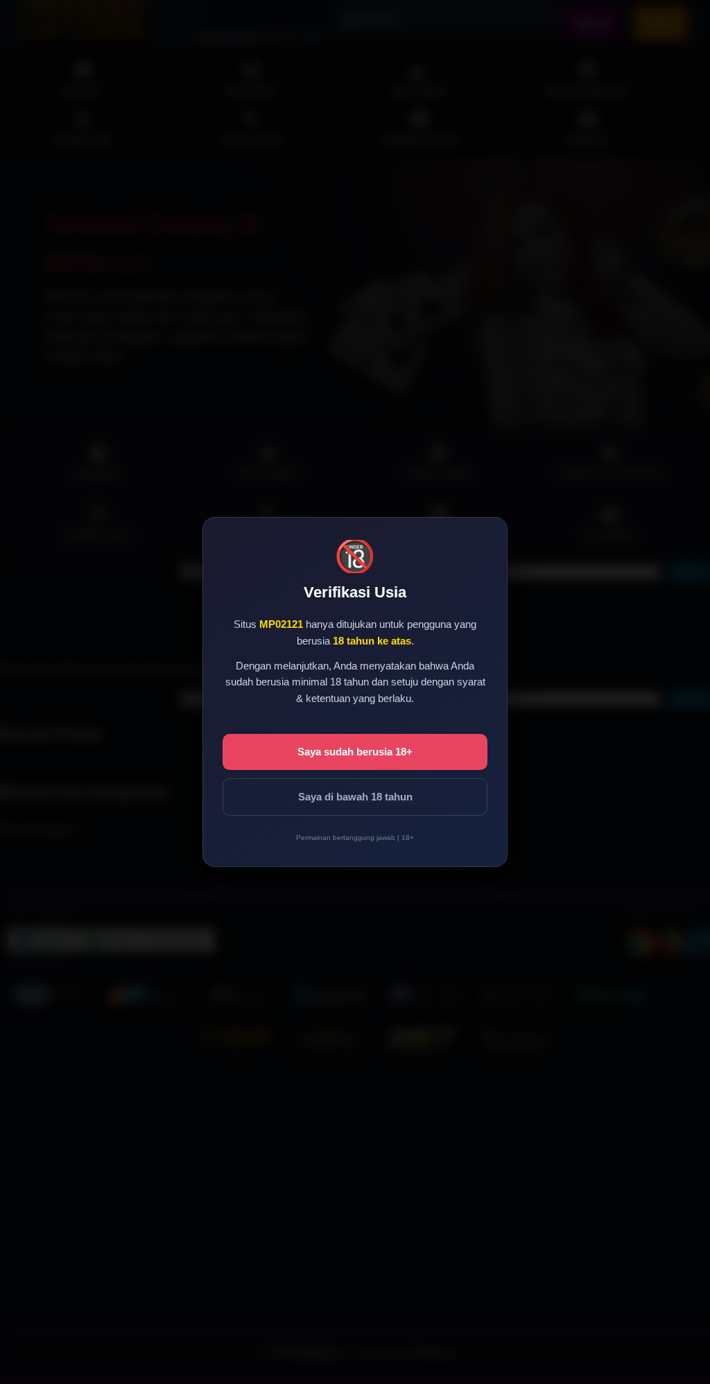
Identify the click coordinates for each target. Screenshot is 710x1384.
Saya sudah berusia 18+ (355, 751)
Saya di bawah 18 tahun (355, 797)
